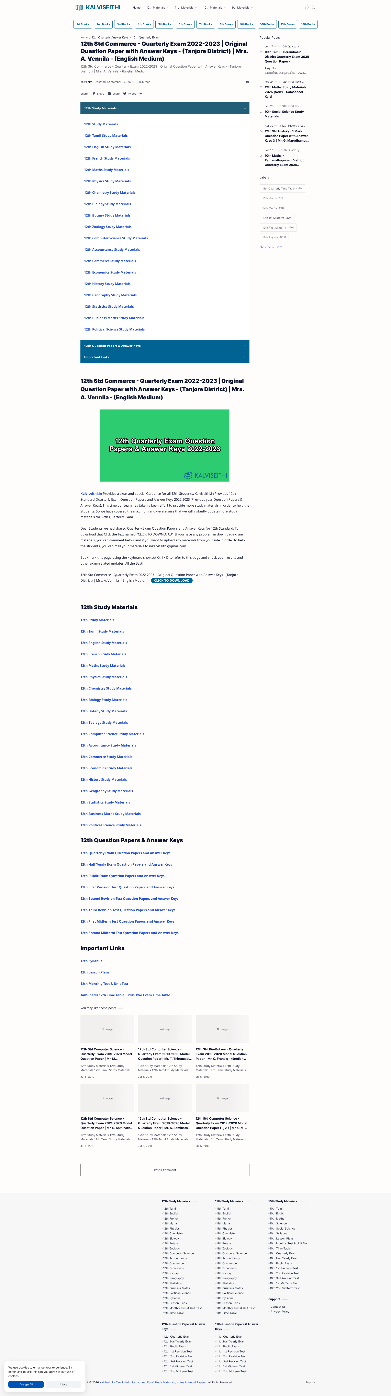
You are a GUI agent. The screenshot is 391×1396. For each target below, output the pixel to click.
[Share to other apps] (140, 93)
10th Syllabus (278, 1233)
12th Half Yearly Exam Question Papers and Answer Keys (126, 864)
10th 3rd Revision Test (284, 1278)
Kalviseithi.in (91, 493)
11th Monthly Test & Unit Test (235, 1308)
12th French (171, 1218)
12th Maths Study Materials (106, 170)
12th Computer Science (178, 1253)
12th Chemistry (173, 1233)
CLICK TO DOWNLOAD (172, 580)
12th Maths (170, 1223)
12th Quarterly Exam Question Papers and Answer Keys (125, 853)
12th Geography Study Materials (110, 295)
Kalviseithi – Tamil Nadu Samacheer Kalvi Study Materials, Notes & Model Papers (153, 1382)
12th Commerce (173, 1263)
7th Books (205, 24)
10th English (277, 1213)
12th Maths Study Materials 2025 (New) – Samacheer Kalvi (285, 92)
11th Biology (224, 1238)
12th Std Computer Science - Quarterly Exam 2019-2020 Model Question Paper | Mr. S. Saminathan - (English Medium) (107, 1123)
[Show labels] (272, 247)
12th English (171, 1213)
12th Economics (173, 1268)
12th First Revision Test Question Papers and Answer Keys (127, 887)
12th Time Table (173, 1313)
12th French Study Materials (107, 158)
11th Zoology (224, 1248)
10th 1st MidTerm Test (284, 1283)
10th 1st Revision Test (284, 1268)
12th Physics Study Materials (107, 181)
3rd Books (123, 24)
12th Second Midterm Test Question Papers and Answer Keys (129, 933)
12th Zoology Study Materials (108, 226)
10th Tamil (276, 1208)
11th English (224, 1213)
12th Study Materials (101, 124)
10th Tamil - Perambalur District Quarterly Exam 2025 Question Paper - (287, 56)
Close (63, 1384)
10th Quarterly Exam (283, 1253)
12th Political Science (177, 1293)
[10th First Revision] (294, 106)
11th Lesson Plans (228, 1303)
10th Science (278, 1223)
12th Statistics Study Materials (109, 306)
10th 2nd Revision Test (284, 1273)
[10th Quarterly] (290, 46)
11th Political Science (230, 1293)
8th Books (226, 24)
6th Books (185, 24)
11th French (224, 1218)
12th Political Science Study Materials (114, 329)
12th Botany (171, 1243)
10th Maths (277, 1218)
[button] (307, 7)
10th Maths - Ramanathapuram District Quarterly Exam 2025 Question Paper (284, 160)
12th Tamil (169, 1208)
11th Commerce (226, 1263)
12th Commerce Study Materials (110, 261)
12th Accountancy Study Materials (112, 249)
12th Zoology (171, 1248)
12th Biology (171, 1238)
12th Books (308, 24)
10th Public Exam (281, 1263)
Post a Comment (165, 1170)
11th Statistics (225, 1283)
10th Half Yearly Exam (284, 1258)
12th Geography (173, 1278)
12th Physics (171, 1228)
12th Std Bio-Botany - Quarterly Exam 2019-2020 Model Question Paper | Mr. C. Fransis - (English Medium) (221, 1054)
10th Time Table (280, 1248)
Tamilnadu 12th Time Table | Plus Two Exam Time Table (125, 995)
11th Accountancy (228, 1258)
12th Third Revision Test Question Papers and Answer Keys (127, 910)
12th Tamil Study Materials (106, 135)
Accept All (26, 1384)
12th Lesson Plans (95, 972)
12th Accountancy (175, 1258)
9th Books (246, 24)
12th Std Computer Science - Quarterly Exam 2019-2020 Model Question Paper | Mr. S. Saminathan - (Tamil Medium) (164, 1123)
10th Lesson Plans (281, 1238)
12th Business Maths (176, 1288)
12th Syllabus (91, 961)
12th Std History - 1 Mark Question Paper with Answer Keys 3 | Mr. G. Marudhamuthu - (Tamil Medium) (287, 136)
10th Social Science (282, 1228)
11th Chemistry (226, 1233)
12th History (171, 1273)
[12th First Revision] (294, 81)
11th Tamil (222, 1208)
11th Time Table (226, 1313)
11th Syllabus (224, 1298)
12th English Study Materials (107, 147)
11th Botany (224, 1243)
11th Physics (224, 1228)
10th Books (267, 24)
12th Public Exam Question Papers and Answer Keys (122, 876)
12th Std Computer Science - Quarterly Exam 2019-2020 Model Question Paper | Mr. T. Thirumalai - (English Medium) (164, 1054)
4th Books (144, 24)
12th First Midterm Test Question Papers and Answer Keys (127, 921)
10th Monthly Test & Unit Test (289, 1243)
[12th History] (290, 125)
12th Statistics (172, 1283)
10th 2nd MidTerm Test (285, 1288)
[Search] (314, 7)
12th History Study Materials (107, 283)
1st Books (83, 24)
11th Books (288, 24)
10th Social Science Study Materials (284, 114)
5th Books (164, 24)
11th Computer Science (231, 1253)
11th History (224, 1273)
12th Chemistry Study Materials (109, 192)
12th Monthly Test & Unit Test (104, 983)
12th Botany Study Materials (107, 215)
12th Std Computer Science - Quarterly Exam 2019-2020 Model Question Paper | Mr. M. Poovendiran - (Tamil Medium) (106, 1054)
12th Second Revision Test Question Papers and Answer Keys (129, 898)
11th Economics (226, 1268)
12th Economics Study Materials (110, 272)
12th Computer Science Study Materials (116, 238)
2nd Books (103, 24)
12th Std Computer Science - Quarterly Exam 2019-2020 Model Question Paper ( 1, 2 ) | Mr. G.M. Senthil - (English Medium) (221, 1123)
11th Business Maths (229, 1288)
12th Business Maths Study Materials (114, 318)
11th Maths (223, 1223)
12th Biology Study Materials (107, 204)
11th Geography (226, 1278)
